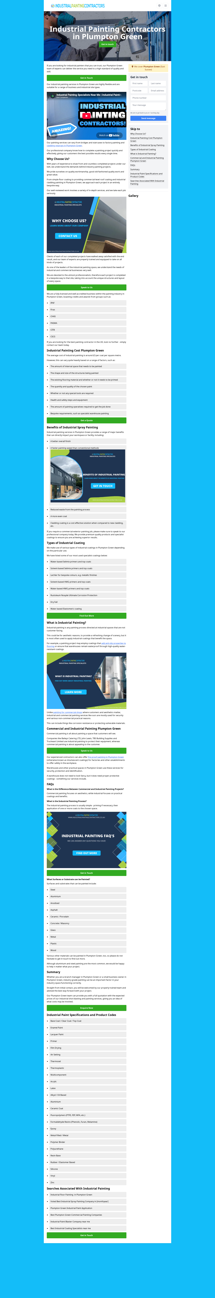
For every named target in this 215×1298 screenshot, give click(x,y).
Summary (134, 169)
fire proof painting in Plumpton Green (106, 757)
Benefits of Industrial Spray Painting (147, 145)
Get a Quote (87, 420)
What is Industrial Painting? (143, 153)
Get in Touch (86, 78)
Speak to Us (86, 287)
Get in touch (107, 44)
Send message (148, 118)
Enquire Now (86, 1008)
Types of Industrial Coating (143, 149)
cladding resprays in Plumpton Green (64, 145)
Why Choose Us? (138, 133)
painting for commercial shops (67, 712)
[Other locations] (159, 5)
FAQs (132, 165)
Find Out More (87, 615)
